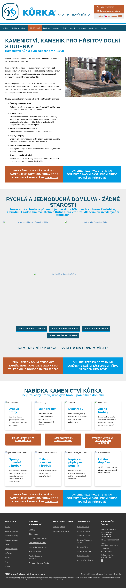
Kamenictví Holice (83, 526)
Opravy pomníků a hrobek (38, 538)
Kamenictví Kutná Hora (85, 560)
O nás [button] (5, 28)
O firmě (7, 526)
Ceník (64, 28)
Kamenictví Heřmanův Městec (84, 541)
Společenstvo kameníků (61, 531)
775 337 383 (51, 177)
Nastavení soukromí (104, 574)
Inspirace (56, 28)
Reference (82, 28)
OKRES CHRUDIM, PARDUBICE (65, 329)
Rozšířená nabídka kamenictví (35, 557)
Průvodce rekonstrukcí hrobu (39, 563)
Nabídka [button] (18, 28)
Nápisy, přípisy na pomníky (38, 547)
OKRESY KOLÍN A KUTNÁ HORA (63, 336)
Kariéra (7, 557)
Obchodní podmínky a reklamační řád (108, 556)
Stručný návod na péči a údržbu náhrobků (102, 440)
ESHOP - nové (35, 28)
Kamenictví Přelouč (83, 531)
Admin (94, 574)
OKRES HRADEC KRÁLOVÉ (96, 329)
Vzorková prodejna (11, 531)
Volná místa (93, 28)
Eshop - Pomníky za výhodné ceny (23, 439)
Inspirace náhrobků (11, 540)
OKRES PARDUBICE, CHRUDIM (32, 329)
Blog (6, 561)
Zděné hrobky (33, 534)
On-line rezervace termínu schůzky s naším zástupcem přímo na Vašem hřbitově (91, 174)
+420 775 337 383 (112, 539)
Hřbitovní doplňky (35, 551)
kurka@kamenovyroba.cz (109, 545)
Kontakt (103, 28)
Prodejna (46, 28)
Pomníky (32, 529)
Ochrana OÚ (116, 574)
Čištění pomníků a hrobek (37, 542)
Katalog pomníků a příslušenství (63, 439)
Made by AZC (85, 574)
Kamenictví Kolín (82, 547)
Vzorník (72, 28)
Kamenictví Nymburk (84, 551)
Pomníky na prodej (11, 535)
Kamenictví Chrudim (84, 535)
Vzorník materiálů (11, 548)
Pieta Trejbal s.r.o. (59, 526)
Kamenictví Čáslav (83, 555)
